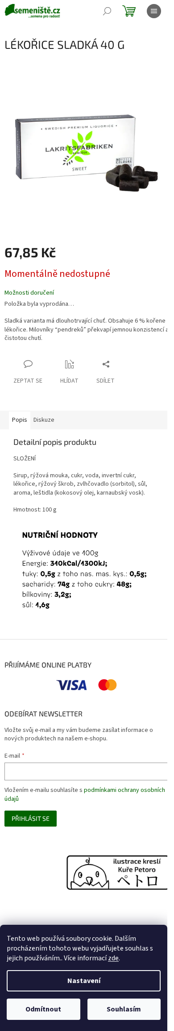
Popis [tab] (19, 420)
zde (113, 958)
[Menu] (154, 11)
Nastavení (83, 981)
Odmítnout (43, 1009)
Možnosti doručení (29, 293)
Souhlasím (124, 1009)
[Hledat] (107, 11)
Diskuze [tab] (43, 420)
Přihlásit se (31, 818)
